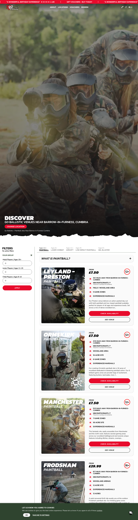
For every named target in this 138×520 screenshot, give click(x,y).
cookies (99, 510)
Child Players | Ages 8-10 (12, 277)
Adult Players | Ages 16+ (12, 259)
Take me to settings (40, 515)
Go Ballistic (9, 231)
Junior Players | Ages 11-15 (13, 268)
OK (26, 515)
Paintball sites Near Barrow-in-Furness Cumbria (32, 231)
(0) (131, 7)
